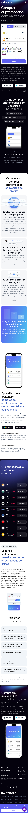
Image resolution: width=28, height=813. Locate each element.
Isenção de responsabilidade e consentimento (8, 779)
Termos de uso (4, 775)
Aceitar (14, 810)
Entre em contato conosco (22, 775)
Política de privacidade (6, 767)
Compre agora (21, 485)
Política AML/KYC (5, 773)
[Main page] (6, 2)
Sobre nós (20, 767)
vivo (11, 681)
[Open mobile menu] (25, 2)
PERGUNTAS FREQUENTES (21, 771)
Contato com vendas (21, 779)
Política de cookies (5, 770)
